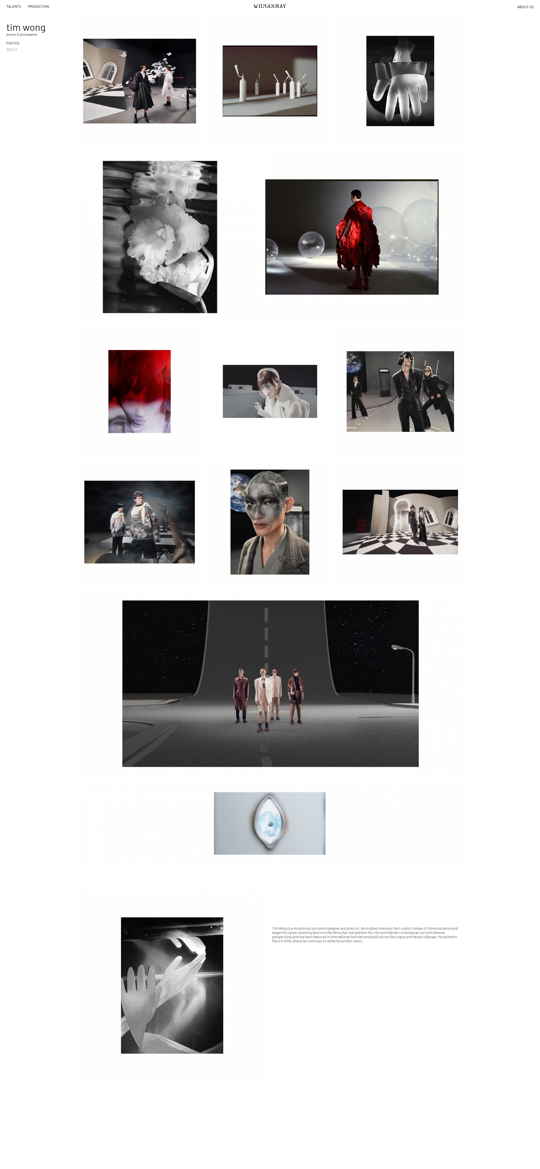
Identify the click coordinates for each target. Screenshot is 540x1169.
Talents (13, 6)
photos (12, 43)
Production (38, 6)
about (12, 49)
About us (525, 7)
